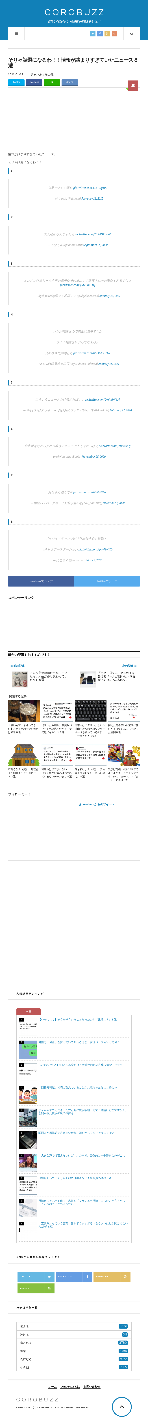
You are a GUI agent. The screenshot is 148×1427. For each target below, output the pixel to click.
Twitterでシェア (107, 581)
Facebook (34, 82)
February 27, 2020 (121, 410)
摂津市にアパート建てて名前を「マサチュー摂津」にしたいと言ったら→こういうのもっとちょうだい (83, 1202)
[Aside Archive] (133, 85)
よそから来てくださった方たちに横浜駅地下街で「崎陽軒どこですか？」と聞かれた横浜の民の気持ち (83, 1111)
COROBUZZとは (70, 1386)
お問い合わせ (92, 1386)
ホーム (52, 1386)
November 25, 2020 (94, 457)
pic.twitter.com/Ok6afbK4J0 (102, 399)
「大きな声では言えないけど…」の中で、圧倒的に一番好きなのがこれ (81, 1155)
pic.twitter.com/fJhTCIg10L (90, 188)
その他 (49, 74)
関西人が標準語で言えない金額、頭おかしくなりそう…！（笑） (77, 1132)
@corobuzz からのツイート (97, 804)
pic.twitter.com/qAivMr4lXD (95, 549)
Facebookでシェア (41, 581)
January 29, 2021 (109, 296)
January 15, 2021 (108, 364)
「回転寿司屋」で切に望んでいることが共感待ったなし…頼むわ (77, 1087)
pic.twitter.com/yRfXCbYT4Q (77, 285)
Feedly (25, 1288)
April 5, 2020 (94, 560)
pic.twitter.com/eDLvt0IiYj (114, 446)
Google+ (102, 1276)
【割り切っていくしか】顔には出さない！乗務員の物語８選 (75, 1178)
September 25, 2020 (95, 245)
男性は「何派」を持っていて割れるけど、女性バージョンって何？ (79, 1042)
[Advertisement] (74, 119)
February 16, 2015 (92, 198)
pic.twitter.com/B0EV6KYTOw (91, 353)
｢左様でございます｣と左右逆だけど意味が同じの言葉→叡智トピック (80, 1064)
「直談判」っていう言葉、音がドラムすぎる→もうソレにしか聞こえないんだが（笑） (83, 1225)
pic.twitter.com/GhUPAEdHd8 (93, 234)
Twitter (16, 82)
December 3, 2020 (114, 503)
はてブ (69, 82)
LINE (52, 82)
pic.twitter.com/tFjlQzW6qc (90, 492)
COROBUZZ (75, 12)
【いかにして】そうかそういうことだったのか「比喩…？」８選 (77, 1019)
